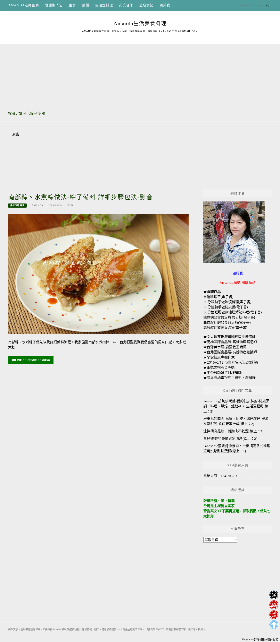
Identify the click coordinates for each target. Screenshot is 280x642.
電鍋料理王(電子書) (218, 296)
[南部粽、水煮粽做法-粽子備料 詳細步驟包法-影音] (98, 274)
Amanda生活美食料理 (140, 23)
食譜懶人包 (54, 5)
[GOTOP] (273, 625)
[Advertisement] (140, 72)
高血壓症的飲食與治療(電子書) (227, 322)
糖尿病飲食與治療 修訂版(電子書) (229, 317)
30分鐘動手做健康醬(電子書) (225, 307)
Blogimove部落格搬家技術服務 (259, 639)
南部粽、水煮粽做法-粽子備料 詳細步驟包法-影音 (80, 197)
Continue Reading (36, 360)
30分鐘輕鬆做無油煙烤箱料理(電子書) (232, 312)
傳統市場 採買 (17, 205)
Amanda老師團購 (23, 5)
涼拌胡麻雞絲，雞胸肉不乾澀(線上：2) (233, 431)
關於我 (164, 5)
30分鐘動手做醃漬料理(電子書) (227, 302)
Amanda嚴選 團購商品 (237, 282)
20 (72, 205)
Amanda (37, 205)
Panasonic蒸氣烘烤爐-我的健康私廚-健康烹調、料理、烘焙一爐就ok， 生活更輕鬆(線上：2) (236, 406)
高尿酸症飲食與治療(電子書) (225, 327)
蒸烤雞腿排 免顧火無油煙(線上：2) (230, 439)
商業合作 (126, 5)
